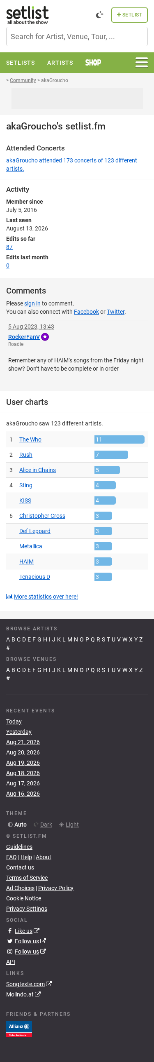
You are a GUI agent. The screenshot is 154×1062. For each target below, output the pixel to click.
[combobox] (77, 36)
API (10, 962)
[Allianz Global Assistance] (19, 1028)
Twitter (115, 311)
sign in (32, 303)
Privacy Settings (26, 908)
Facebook (86, 311)
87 (9, 247)
